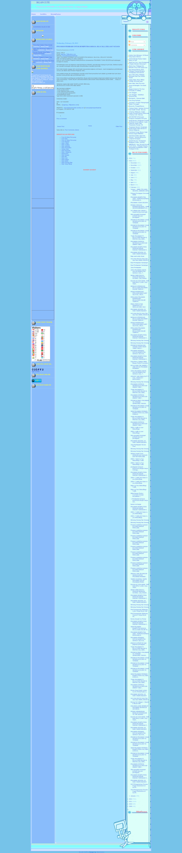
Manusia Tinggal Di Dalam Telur (42, 57)
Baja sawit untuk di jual (137, 256)
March (132, 185)
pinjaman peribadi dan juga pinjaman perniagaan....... (139, 643)
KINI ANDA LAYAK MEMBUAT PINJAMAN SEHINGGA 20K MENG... (139, 707)
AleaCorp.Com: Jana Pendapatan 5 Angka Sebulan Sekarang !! (139, 63)
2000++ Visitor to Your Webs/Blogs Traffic (137, 459)
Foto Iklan (64, 138)
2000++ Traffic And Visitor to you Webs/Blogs (139, 478)
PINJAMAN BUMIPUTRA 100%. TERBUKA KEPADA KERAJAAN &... (139, 198)
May (132, 180)
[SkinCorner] (137, 813)
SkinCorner (100, 852)
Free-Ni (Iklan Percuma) (69, 137)
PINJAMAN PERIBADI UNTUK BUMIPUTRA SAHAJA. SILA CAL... (138, 352)
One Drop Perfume (134, 100)
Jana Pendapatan (136, 267)
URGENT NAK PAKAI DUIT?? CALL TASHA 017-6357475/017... (140, 378)
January (133, 796)
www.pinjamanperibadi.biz (70, 55)
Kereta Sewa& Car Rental (138, 619)
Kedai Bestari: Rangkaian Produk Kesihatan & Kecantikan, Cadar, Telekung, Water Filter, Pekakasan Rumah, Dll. (139, 123)
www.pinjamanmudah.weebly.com (74, 107)
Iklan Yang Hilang (67, 164)
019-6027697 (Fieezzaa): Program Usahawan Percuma (138, 117)
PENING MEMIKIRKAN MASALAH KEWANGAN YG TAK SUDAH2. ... (139, 713)
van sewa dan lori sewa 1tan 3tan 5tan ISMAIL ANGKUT (140, 259)
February (133, 187)
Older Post (119, 126)
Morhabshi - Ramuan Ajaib (137, 98)
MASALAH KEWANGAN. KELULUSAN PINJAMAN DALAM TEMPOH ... (139, 287)
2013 (130, 160)
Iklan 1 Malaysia (66, 152)
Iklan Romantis (66, 150)
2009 (130, 806)
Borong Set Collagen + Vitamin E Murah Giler (140, 702)
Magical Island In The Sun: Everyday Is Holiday (137, 89)
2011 (130, 801)
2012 (130, 799)
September (134, 170)
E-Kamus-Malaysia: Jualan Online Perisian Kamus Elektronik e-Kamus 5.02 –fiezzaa (139, 113)
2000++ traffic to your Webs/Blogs (137, 428)
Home (90, 126)
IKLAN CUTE (43, 2)
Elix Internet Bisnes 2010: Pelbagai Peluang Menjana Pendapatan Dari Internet (137, 71)
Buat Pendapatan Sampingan (139, 262)
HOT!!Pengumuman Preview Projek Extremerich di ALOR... (139, 786)
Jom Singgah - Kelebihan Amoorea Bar (136, 95)
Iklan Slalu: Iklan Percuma (136, 83)
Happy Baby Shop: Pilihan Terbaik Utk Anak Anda (136, 80)
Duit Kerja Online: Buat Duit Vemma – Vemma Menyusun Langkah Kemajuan (137, 137)
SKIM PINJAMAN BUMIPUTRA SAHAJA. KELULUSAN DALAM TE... (140, 628)
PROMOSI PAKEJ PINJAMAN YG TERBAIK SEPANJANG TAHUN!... (140, 402)
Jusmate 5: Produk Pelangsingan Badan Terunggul (139, 103)
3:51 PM (72, 50)
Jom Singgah (133, 92)
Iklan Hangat (65, 155)
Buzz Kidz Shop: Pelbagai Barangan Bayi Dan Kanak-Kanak (137, 76)
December (134, 163)
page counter (35, 371)
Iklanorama (65, 153)
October (133, 167)
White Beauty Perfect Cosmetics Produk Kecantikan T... (137, 495)
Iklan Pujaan (65, 159)
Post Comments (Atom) (72, 130)
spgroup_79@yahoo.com (68, 54)
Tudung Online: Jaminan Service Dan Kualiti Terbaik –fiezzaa (138, 108)
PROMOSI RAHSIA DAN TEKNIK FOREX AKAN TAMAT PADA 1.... (138, 347)
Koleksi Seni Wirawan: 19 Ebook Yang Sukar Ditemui (138, 55)
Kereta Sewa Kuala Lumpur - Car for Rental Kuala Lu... (139, 691)
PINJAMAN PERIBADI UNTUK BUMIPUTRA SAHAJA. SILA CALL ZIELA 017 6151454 (88, 46)
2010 (130, 804)
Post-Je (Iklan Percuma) (69, 140)
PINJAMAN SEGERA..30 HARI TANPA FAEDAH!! (139, 253)
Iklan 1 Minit (65, 143)
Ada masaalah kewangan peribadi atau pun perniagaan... (138, 216)
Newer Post (60, 126)
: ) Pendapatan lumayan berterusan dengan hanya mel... (139, 500)
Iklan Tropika (65, 144)
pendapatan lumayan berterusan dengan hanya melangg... (139, 468)
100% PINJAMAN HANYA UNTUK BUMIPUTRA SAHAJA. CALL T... (138, 271)
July (132, 175)
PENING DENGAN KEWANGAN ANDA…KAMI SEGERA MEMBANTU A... (140, 206)
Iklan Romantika (66, 147)
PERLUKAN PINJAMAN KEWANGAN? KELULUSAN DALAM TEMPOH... (138, 299)
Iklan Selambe (66, 146)
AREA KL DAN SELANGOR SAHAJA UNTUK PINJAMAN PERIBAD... (139, 575)
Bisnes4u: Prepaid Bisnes (136, 106)
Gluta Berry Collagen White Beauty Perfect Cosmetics (139, 362)
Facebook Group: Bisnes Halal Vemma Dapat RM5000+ (138, 132)
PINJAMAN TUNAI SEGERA (139, 202)
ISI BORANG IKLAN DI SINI (41, 27)
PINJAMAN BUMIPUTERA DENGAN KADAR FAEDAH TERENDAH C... (139, 248)
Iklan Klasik (65, 161)
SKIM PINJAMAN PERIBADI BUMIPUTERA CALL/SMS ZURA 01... (139, 413)
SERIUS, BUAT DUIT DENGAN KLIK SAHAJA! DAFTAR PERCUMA (139, 455)
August (133, 172)
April (132, 182)
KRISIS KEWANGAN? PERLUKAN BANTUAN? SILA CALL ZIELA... (139, 293)
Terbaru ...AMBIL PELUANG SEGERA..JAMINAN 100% (140, 190)
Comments (133, 45)
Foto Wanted (65, 141)
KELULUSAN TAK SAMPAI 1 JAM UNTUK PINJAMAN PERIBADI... (139, 367)
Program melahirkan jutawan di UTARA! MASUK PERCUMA (139, 526)
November (134, 165)
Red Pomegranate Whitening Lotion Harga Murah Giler (139, 610)
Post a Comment (62, 118)
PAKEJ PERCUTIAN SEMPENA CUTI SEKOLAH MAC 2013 (138, 305)
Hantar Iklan (65, 149)
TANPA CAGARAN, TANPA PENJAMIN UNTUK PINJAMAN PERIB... (139, 580)
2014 (130, 158)
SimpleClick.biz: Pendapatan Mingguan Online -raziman (137, 141)
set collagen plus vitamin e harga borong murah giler (139, 211)
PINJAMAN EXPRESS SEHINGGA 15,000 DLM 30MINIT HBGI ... (139, 243)
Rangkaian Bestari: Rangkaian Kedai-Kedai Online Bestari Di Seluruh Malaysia (138, 128)
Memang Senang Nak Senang (140, 340)
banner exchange (136, 504)
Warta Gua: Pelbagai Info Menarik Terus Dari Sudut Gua (138, 66)
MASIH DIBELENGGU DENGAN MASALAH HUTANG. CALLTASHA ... (139, 277)
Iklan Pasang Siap (67, 162)
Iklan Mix (64, 156)
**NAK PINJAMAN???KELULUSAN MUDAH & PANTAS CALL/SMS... (139, 237)
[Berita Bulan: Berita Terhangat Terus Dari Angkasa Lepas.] (43, 36)
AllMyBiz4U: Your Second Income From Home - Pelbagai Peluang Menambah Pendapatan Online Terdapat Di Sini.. (139, 147)
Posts (132, 41)
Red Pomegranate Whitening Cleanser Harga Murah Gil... (139, 615)
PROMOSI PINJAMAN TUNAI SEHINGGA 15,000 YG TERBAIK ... (140, 221)
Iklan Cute (65, 158)
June (132, 177)
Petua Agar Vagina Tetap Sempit (42, 45)
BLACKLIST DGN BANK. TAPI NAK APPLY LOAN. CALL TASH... (140, 282)
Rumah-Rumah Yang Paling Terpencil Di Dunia (41, 52)
